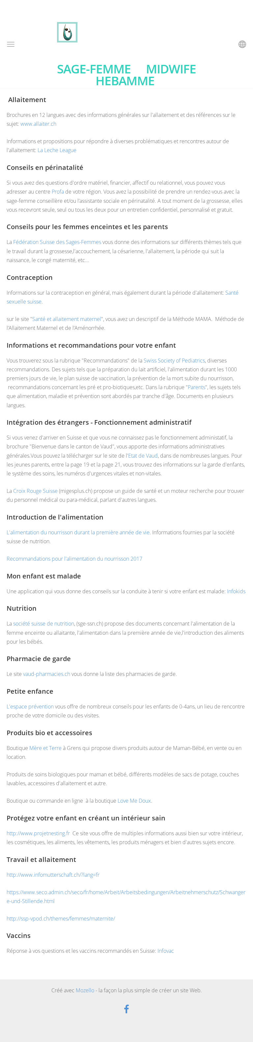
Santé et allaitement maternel (66, 319)
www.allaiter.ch (38, 123)
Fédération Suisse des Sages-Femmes (57, 242)
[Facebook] (126, 1009)
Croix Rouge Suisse (35, 490)
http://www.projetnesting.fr (38, 833)
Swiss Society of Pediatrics (173, 360)
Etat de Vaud (143, 455)
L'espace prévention (30, 706)
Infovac (165, 950)
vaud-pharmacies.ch (46, 674)
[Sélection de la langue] (242, 44)
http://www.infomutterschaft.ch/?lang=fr (53, 874)
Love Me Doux (134, 800)
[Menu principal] (11, 44)
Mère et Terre (45, 748)
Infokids (236, 591)
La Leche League (57, 150)
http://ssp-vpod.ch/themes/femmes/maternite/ (61, 918)
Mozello (85, 990)
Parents (196, 387)
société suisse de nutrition (43, 623)
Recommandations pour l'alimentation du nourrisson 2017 (74, 558)
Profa (58, 191)
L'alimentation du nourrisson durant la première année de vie (78, 532)
